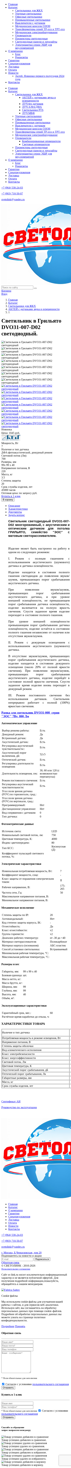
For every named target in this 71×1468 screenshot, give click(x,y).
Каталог (13, 7)
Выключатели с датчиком (30, 22)
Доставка (13, 66)
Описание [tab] (14, 505)
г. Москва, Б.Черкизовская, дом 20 (21, 1252)
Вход (4, 293)
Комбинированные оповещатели (41, 141)
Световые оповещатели (36, 144)
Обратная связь (10, 1262)
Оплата (12, 69)
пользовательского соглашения (50, 1384)
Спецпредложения (19, 63)
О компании (15, 51)
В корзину (8, 499)
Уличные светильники (28, 13)
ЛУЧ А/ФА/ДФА (32, 106)
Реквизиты (21, 57)
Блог (18, 54)
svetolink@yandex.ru (13, 199)
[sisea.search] (35, 288)
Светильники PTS (32, 110)
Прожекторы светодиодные (31, 38)
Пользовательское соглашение (15, 1269)
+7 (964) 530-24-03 (12, 187)
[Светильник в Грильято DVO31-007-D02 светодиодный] (35, 388)
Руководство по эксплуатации (19, 1107)
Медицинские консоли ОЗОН (32, 26)
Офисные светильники (28, 16)
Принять (20, 1326)
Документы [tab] (15, 511)
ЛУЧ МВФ (28, 113)
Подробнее (7, 1326)
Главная (13, 4)
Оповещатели (23, 35)
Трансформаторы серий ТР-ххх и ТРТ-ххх (40, 29)
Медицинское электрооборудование (36, 32)
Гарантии (13, 60)
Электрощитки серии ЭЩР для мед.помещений (33, 46)
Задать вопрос (16, 515)
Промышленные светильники (32, 19)
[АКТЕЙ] (10, 440)
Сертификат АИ (11, 1101)
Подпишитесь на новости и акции (21, 1255)
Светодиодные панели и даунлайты (36, 41)
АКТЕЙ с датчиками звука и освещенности (34, 309)
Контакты (14, 82)
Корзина (6, 290)
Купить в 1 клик (11, 496)
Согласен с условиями (37, 1384)
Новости (13, 72)
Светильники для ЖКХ (29, 10)
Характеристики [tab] (18, 508)
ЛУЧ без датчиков (32, 103)
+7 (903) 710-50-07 (12, 193)
